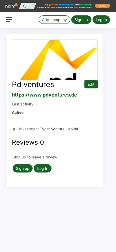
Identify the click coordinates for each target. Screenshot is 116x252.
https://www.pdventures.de (44, 95)
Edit (91, 84)
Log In (101, 19)
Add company (54, 19)
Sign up (81, 19)
